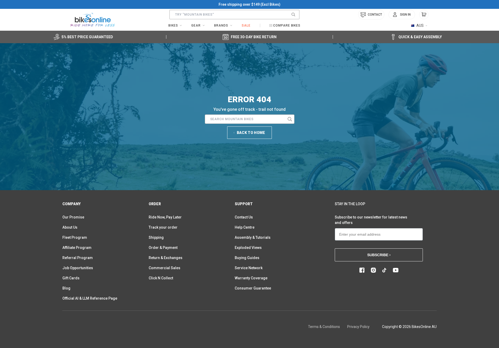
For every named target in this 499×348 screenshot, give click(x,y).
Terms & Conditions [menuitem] (324, 327)
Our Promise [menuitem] (73, 217)
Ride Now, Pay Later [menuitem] (165, 217)
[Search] (293, 14)
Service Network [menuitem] (248, 268)
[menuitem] (402, 14)
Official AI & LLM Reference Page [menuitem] (89, 298)
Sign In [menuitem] (405, 14)
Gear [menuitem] (196, 25)
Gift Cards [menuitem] (71, 278)
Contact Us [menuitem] (244, 217)
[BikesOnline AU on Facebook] (362, 270)
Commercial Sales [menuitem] (164, 268)
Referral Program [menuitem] (77, 258)
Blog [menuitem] (66, 288)
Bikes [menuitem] (173, 25)
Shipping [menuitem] (156, 237)
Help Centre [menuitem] (244, 227)
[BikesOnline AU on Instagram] (373, 270)
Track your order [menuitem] (163, 227)
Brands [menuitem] (221, 25)
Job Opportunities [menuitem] (77, 268)
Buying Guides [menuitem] (247, 258)
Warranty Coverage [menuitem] (251, 278)
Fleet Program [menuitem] (74, 237)
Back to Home (251, 133)
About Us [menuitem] (69, 227)
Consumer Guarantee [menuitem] (253, 288)
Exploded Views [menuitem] (248, 248)
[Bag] (424, 14)
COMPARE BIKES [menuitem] (286, 25)
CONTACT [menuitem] (375, 14)
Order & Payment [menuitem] (163, 248)
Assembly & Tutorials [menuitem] (253, 237)
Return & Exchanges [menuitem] (165, 258)
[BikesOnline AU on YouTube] (395, 270)
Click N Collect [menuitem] (161, 278)
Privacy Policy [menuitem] (358, 327)
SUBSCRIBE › (379, 255)
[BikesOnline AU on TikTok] (384, 270)
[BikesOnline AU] (92, 20)
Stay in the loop (350, 204)
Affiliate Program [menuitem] (76, 248)
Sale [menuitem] (246, 25)
